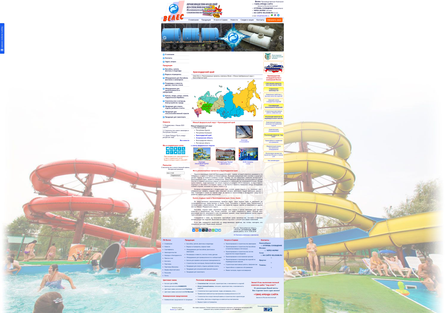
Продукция (206, 20)
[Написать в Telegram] (278, 16)
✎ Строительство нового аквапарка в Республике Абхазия (176, 131)
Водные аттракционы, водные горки (198, 247)
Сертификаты (169, 249)
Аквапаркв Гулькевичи (244, 141)
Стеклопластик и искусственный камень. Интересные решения (175, 168)
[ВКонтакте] (175, 150)
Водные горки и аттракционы (207, 302)
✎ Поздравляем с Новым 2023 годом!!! (173, 126)
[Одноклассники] (171, 150)
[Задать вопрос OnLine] (2, 38)
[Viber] (209, 230)
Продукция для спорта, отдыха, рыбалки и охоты (202, 266)
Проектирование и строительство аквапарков (241, 244)
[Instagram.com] (179, 154)
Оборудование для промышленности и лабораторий (203, 257)
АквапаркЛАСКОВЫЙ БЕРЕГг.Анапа (202, 163)
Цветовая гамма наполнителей (178, 289)
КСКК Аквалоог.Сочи (248, 163)
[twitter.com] (175, 154)
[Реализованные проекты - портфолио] (273, 67)
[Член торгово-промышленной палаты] (273, 56)
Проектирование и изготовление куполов (239, 256)
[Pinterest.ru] (183, 154)
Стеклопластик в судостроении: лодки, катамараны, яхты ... (217, 291)
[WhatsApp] (213, 230)
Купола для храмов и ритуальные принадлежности (203, 260)
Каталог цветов (171, 283)
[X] (203, 230)
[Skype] (216, 230)
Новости (234, 20)
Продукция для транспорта (195, 272)
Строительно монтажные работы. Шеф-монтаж (241, 264)
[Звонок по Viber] (275, 16)
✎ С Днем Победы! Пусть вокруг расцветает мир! (174, 136)
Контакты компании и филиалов (246, 235)
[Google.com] (171, 154)
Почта (166, 275)
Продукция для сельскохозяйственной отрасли (202, 269)
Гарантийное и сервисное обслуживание (239, 267)
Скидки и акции (247, 20)
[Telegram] (219, 230)
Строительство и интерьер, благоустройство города (203, 263)
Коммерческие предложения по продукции (178, 299)
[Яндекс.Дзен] (167, 150)
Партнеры (167, 264)
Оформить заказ (274, 20)
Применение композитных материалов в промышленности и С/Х (219, 294)
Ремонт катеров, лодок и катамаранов (238, 270)
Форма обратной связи (172, 270)
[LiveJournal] (206, 230)
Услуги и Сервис (221, 20)
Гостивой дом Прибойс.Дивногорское (224, 163)
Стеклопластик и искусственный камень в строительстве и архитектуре (221, 296)
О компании (193, 20)
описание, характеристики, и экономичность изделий (221, 283)
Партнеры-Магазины (171, 267)
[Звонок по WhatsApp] (272, 16)
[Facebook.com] (179, 150)
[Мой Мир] (200, 230)
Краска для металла (175, 286)
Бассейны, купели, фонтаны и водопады (199, 244)
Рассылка (167, 273)
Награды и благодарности (173, 255)
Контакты (260, 20)
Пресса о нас (168, 258)
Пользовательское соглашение (268, 306)
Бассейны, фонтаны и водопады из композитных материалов (218, 299)
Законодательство (170, 252)
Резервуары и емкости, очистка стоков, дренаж (201, 254)
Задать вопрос (170, 61)
